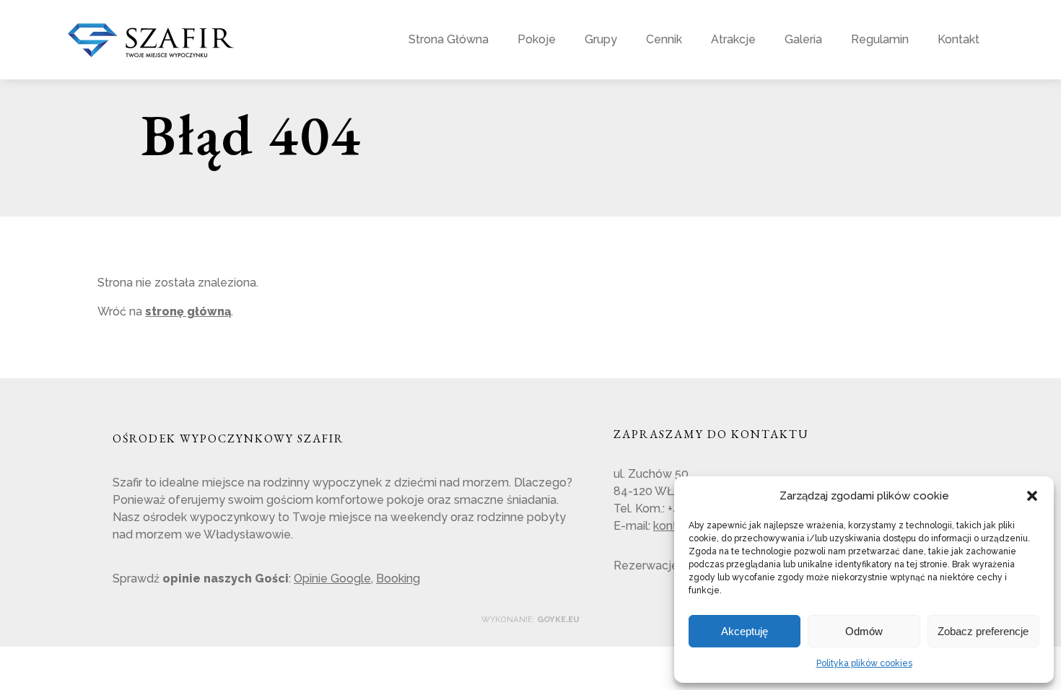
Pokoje (537, 39)
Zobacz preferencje (983, 631)
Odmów (864, 631)
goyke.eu (558, 619)
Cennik (664, 39)
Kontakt (958, 39)
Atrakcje (733, 39)
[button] (1032, 496)
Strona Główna (449, 39)
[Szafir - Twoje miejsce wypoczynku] (151, 51)
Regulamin (880, 39)
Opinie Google (332, 578)
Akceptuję (744, 631)
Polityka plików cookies (864, 663)
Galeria (803, 39)
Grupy (601, 39)
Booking (398, 578)
